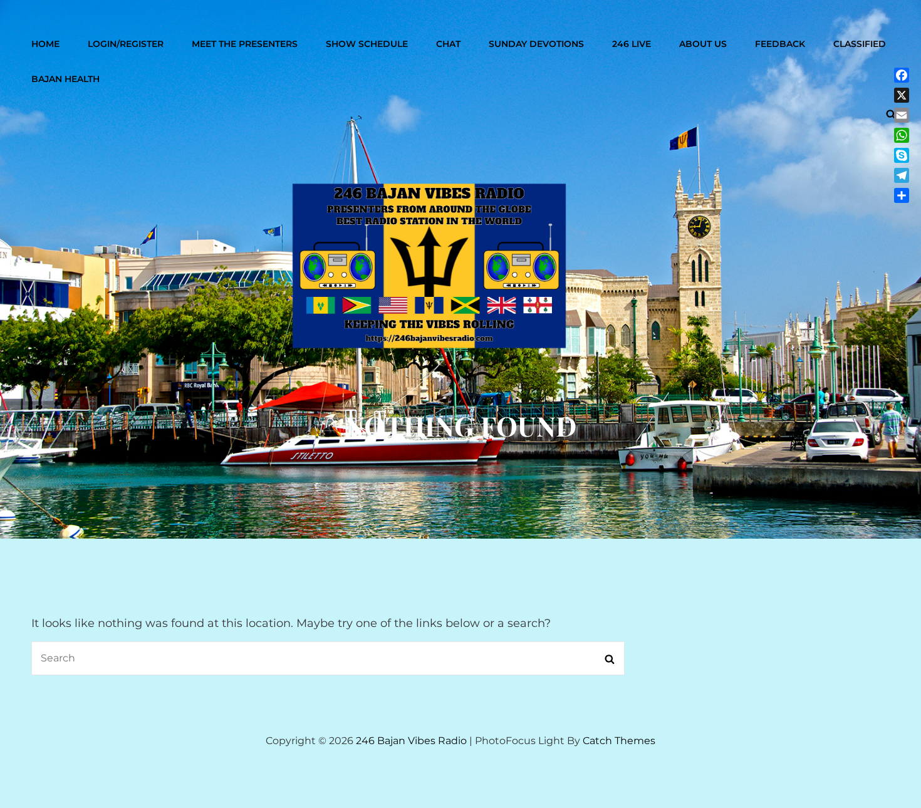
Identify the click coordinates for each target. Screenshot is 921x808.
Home (45, 43)
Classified (859, 43)
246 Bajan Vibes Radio (411, 741)
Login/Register (126, 43)
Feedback (780, 43)
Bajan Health (65, 79)
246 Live (631, 43)
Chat (448, 43)
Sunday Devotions (536, 43)
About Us (703, 43)
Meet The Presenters (245, 43)
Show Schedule (367, 43)
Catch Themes (619, 741)
